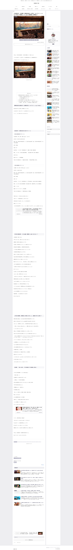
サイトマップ (52, 547)
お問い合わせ (48, 547)
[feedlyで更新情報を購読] (14, 462)
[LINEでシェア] (33, 40)
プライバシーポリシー (57, 547)
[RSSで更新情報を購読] (16, 462)
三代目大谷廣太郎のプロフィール (24, 97)
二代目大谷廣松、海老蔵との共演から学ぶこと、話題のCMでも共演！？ (28, 101)
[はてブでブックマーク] (29, 40)
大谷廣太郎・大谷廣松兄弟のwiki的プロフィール (26, 96)
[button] (37, 40)
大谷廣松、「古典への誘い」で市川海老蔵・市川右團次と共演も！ (28, 102)
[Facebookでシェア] (25, 40)
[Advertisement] (29, 47)
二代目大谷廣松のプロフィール (24, 98)
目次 (28, 93)
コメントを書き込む (29, 539)
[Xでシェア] (21, 40)
